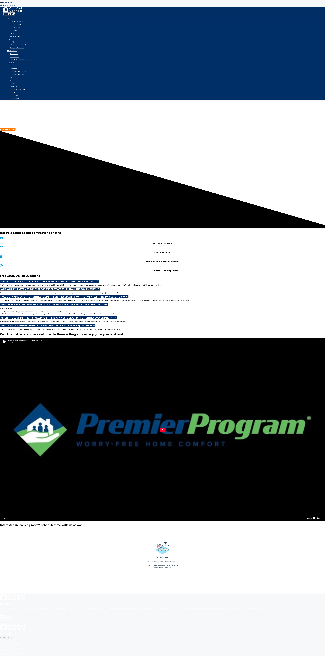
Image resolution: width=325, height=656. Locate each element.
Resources (10, 63)
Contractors (14, 54)
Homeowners (14, 57)
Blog (11, 66)
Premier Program (16, 24)
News (12, 83)
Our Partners (14, 86)
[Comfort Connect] (12, 11)
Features (17, 27)
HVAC (12, 42)
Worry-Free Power (20, 71)
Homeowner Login (6, 617)
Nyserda (16, 98)
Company (10, 77)
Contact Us (3, 621)
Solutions (10, 39)
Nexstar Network (19, 89)
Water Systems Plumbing (19, 45)
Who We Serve (12, 51)
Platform (10, 18)
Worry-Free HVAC (20, 74)
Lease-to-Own (15, 36)
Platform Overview (16, 21)
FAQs (15, 30)
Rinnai (16, 95)
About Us (13, 80)
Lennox (16, 92)
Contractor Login (5, 619)
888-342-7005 (6, 2)
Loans (12, 33)
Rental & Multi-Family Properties (21, 60)
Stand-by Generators (17, 48)
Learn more (7, 129)
